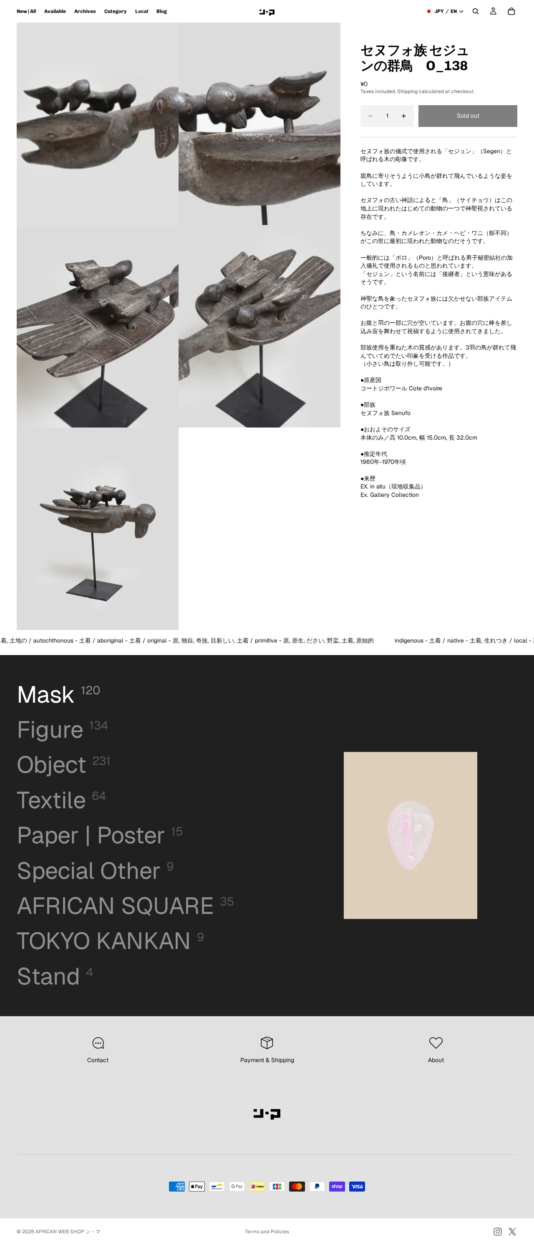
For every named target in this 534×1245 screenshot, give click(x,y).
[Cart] (511, 11)
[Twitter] (512, 1232)
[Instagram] (498, 1232)
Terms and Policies (267, 1231)
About (436, 1060)
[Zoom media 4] (259, 326)
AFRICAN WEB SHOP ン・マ (68, 1231)
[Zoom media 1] (98, 124)
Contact (97, 1060)
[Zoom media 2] (259, 124)
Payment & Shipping (267, 1060)
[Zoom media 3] (98, 326)
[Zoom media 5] (98, 529)
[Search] (475, 11)
